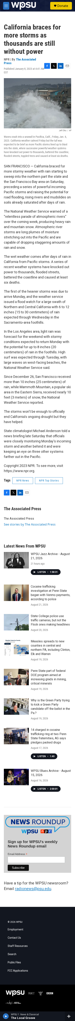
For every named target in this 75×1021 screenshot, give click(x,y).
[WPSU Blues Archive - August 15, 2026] (16, 777)
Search (12, 954)
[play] (5, 1016)
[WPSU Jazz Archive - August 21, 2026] (16, 560)
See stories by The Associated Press (30, 524)
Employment (15, 929)
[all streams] (70, 1016)
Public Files (14, 962)
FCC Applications (18, 970)
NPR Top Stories (49, 480)
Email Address (17, 854)
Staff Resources (18, 946)
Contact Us (14, 937)
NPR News (22, 480)
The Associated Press (20, 61)
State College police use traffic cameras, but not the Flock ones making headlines (50, 620)
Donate (62, 5)
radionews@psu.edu (33, 888)
